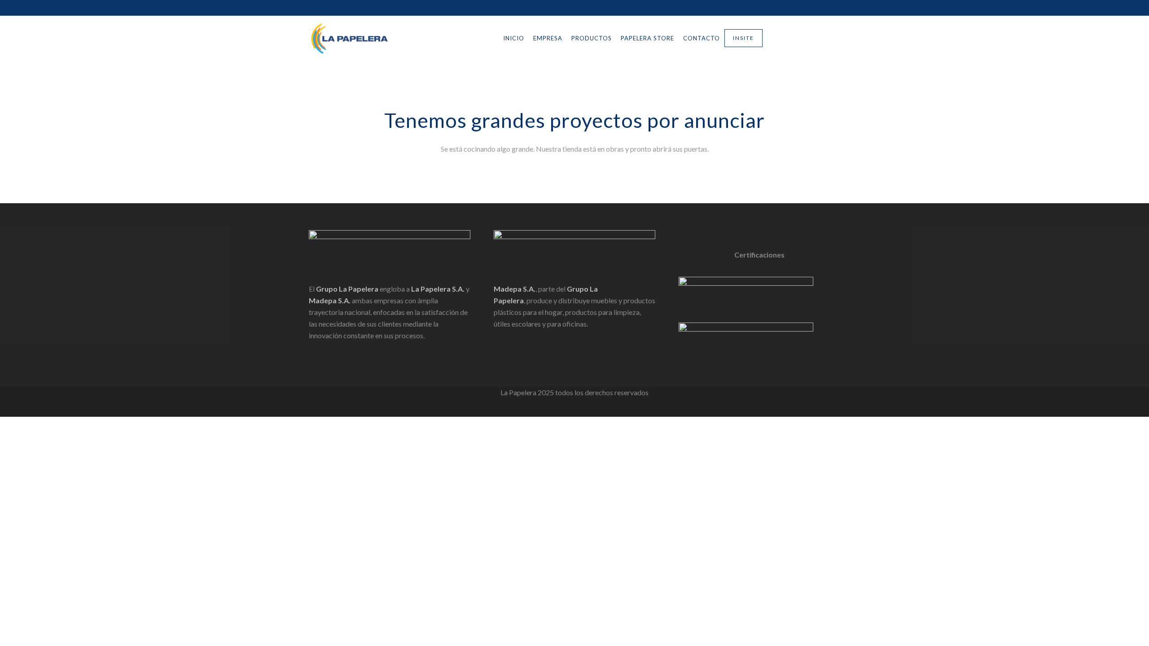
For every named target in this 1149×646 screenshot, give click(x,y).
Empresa (547, 38)
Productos (591, 38)
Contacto (701, 38)
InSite (743, 38)
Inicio (513, 38)
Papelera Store (647, 38)
